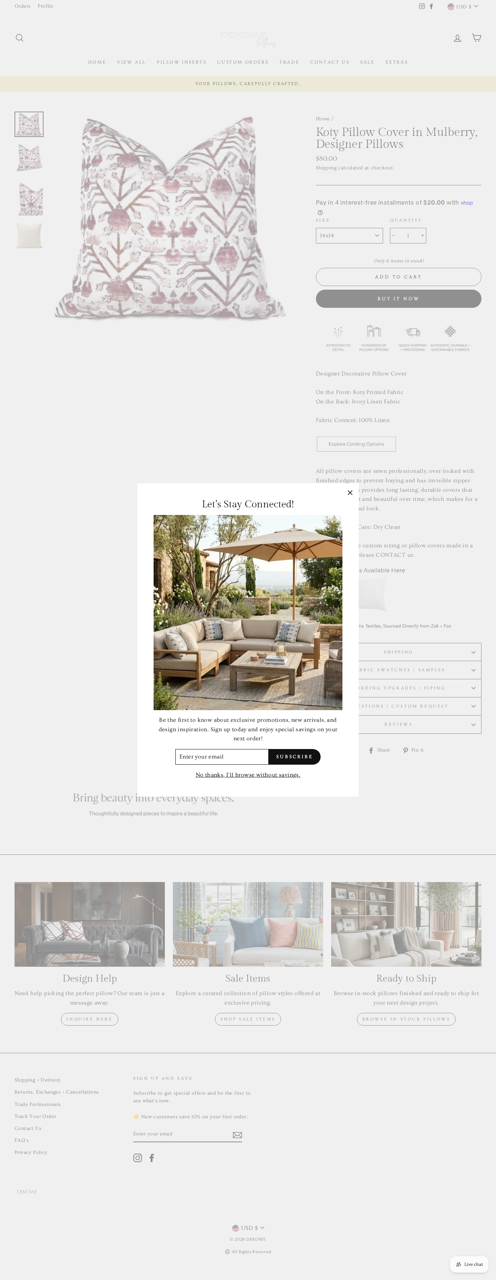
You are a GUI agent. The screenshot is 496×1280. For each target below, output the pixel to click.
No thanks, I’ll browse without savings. (248, 775)
